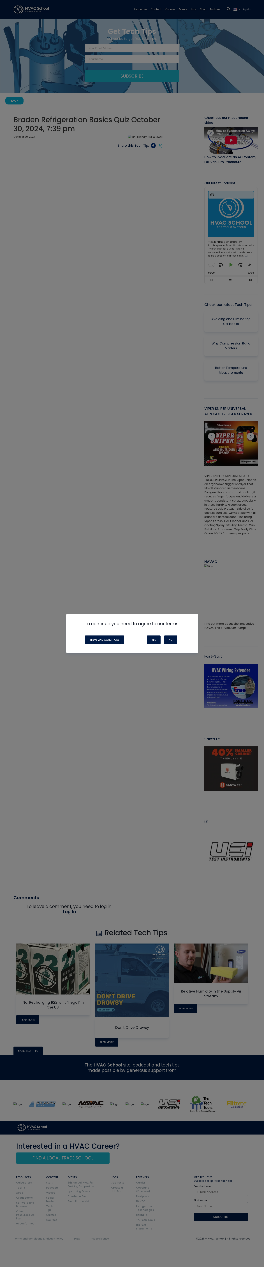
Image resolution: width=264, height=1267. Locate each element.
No (171, 640)
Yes (154, 640)
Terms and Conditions (104, 640)
